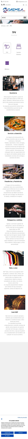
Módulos (7, 69)
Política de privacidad (22, 417)
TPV (7, 52)
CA (26, 5)
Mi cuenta (8, 5)
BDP (8, 26)
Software (3, 26)
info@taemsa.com (22, 1)
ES (23, 5)
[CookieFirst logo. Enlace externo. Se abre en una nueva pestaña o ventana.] (1, 419)
